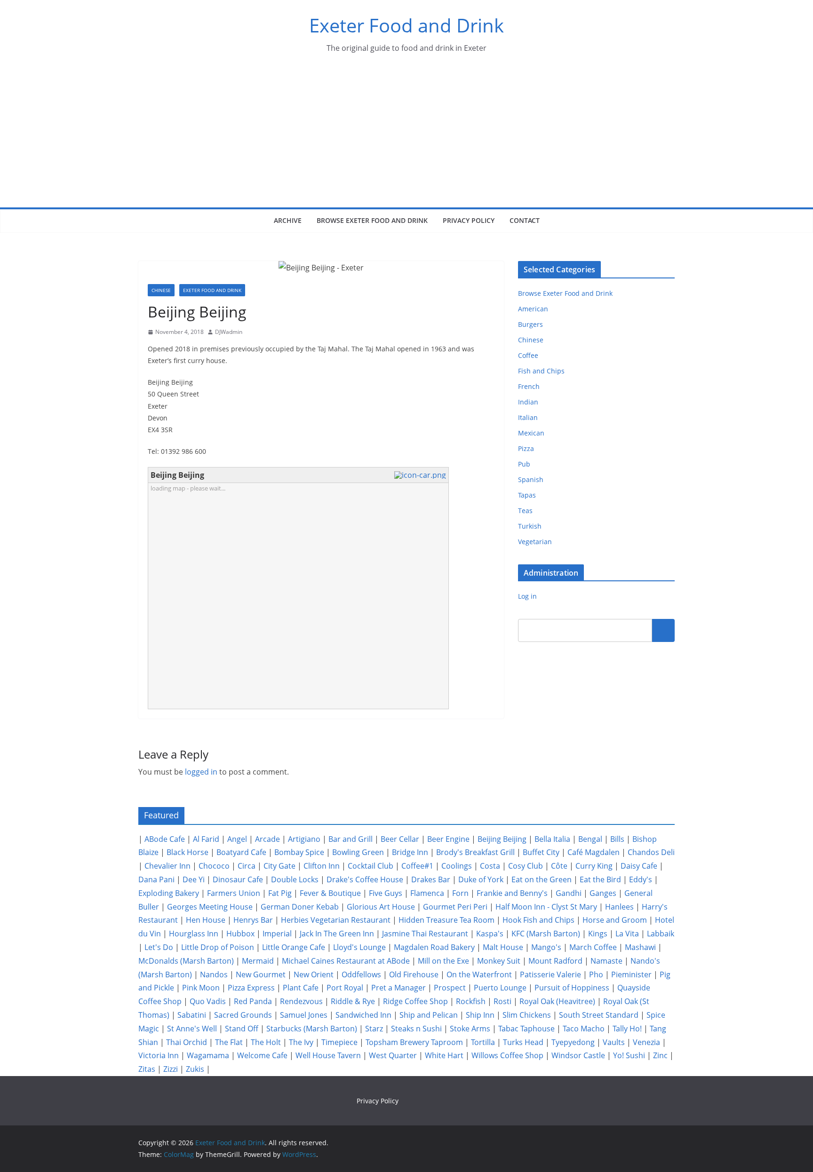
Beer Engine (448, 839)
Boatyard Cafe (241, 852)
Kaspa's (489, 933)
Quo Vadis (208, 1001)
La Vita (627, 933)
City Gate (279, 866)
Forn (460, 893)
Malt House (503, 947)
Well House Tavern (328, 1055)
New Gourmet (261, 974)
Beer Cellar (400, 839)
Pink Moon (201, 987)
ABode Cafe (164, 839)
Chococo (214, 866)
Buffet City (541, 852)
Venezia (646, 1042)
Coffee (528, 355)
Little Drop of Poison (217, 947)
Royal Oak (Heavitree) (557, 1001)
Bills (617, 839)
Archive (288, 220)
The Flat (229, 1042)
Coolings (456, 866)
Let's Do (158, 947)
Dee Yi (194, 879)
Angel (237, 839)
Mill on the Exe (443, 961)
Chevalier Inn (167, 866)
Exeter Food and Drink (406, 25)
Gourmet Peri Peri (455, 907)
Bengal (590, 839)
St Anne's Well (192, 1028)
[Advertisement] (406, 137)
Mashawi (640, 947)
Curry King (594, 866)
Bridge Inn (410, 852)
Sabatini (191, 1015)
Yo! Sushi (629, 1055)
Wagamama (208, 1055)
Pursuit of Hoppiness (571, 987)
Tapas (527, 495)
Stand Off (241, 1028)
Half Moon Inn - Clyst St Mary (546, 907)
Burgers (530, 324)
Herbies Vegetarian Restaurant (336, 920)
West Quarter (393, 1055)
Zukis (195, 1069)
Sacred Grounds (243, 1015)
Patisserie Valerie (550, 974)
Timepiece (339, 1042)
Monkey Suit (498, 961)
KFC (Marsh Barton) (545, 933)
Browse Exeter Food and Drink (372, 220)
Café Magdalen (593, 852)
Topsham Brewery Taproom (414, 1042)
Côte (559, 866)
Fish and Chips (541, 370)
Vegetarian (535, 541)
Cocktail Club (370, 866)
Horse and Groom (614, 920)
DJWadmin (228, 332)
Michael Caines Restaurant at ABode (346, 961)
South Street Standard (598, 1015)
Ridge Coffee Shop (415, 1001)
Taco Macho (584, 1028)
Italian (528, 417)
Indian (528, 401)
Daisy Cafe (639, 866)
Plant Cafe (301, 987)
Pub (524, 463)
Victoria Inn (158, 1055)
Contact (525, 220)
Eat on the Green (541, 879)
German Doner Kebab (300, 907)
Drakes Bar (430, 879)
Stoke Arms (470, 1028)
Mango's (546, 947)
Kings (597, 933)
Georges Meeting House (210, 907)
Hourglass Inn (193, 933)
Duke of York (480, 879)
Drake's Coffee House (365, 879)
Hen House (205, 920)
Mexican (531, 432)
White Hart (444, 1055)
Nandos (214, 974)
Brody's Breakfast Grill (475, 852)
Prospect (450, 987)
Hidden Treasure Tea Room (446, 920)
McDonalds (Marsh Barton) (186, 961)
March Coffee (593, 947)
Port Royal (345, 987)
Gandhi (569, 893)
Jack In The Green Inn (337, 933)
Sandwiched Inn (363, 1015)
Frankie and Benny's (512, 893)
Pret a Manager (398, 987)
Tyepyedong (573, 1042)
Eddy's (640, 879)
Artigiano (304, 839)
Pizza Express (251, 987)
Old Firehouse (413, 974)
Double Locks (295, 879)
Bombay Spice (299, 852)
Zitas (146, 1069)
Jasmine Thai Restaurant (425, 933)
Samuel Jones (303, 1015)
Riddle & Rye (353, 1001)
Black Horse (187, 852)
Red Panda (253, 1001)
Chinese (161, 290)
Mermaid (258, 961)
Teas (525, 510)
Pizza (526, 448)
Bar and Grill (350, 839)
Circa (246, 866)
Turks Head (523, 1042)
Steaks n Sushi (416, 1028)
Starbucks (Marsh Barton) (311, 1028)
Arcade (267, 839)
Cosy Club (525, 866)
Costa (490, 866)
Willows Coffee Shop (507, 1055)
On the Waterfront (479, 974)
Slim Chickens (526, 1015)
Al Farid (206, 839)
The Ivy (301, 1042)
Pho (596, 974)
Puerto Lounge (500, 987)
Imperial (277, 933)
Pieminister (631, 974)
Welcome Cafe (262, 1055)
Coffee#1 (417, 866)
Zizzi (170, 1069)
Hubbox (240, 933)
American (533, 308)
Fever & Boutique (330, 893)
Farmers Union (233, 893)
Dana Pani (156, 879)
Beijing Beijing (502, 839)
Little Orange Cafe (293, 947)
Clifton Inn (321, 866)
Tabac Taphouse (526, 1028)
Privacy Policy (468, 220)
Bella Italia (552, 839)
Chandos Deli (651, 852)
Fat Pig (280, 893)
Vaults (614, 1042)
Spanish (530, 479)
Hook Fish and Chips (538, 920)
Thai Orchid (186, 1042)
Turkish (530, 526)
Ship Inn (480, 1015)
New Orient (314, 974)
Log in (527, 596)
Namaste (606, 961)
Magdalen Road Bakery (434, 947)
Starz (374, 1028)
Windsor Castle (578, 1055)
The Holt (266, 1042)
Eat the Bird (600, 879)
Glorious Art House (381, 907)
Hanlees (619, 907)
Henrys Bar (253, 920)
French (529, 386)
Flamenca (427, 893)
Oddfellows (361, 974)
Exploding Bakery (168, 893)
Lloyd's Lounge (359, 947)
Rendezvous (301, 1001)
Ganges (603, 893)
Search (663, 630)
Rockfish (471, 1001)
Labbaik (660, 933)
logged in (201, 772)
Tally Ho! (627, 1028)
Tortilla (483, 1042)
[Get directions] (421, 475)
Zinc (660, 1055)
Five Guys (385, 893)
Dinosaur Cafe (238, 879)
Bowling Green (358, 852)
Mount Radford (555, 961)
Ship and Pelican (428, 1015)
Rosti (502, 1001)
